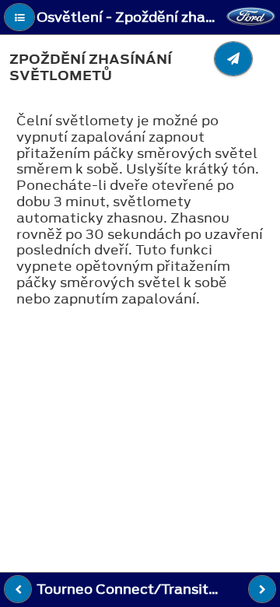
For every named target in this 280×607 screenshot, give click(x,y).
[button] (19, 17)
